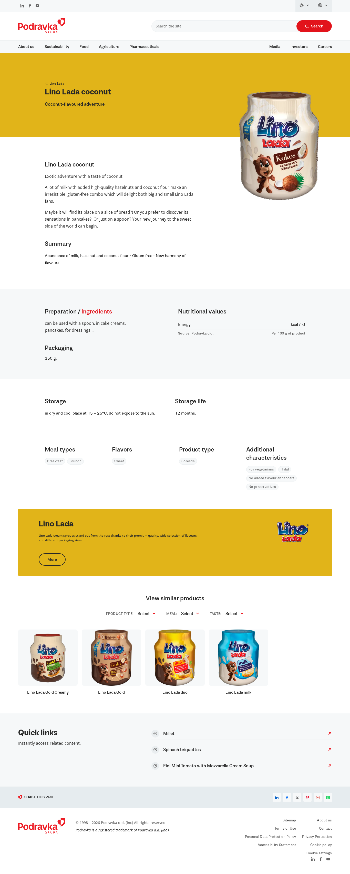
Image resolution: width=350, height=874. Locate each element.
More (52, 559)
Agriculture (109, 47)
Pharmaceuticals (144, 47)
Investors (299, 47)
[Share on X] (297, 797)
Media (274, 47)
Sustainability (57, 47)
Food (84, 47)
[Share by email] (318, 797)
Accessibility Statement (277, 845)
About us (26, 47)
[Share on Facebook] (287, 797)
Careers (325, 47)
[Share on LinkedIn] (277, 797)
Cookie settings (319, 853)
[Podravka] (41, 32)
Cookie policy (321, 845)
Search (317, 26)
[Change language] (323, 6)
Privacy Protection (317, 837)
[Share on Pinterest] (307, 797)
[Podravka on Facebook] (30, 6)
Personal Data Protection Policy (270, 837)
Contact (325, 828)
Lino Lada (56, 83)
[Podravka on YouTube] (37, 6)
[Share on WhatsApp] (328, 797)
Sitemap (289, 820)
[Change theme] (304, 6)
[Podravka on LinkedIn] (22, 6)
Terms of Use (285, 828)
